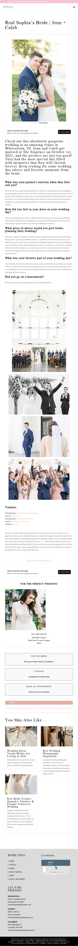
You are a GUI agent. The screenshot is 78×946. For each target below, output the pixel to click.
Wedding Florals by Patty (20, 521)
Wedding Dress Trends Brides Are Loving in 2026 (18, 753)
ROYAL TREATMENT (17, 879)
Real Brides (43, 123)
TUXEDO (12, 865)
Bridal (39, 643)
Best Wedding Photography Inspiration (51, 753)
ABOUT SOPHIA (15, 872)
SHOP (11, 875)
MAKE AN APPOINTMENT (39, 561)
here (42, 541)
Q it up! (15, 524)
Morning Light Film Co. (25, 519)
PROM (11, 868)
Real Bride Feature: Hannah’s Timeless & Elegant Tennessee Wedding (20, 802)
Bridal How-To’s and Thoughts (39, 640)
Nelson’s (15, 516)
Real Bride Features (39, 638)
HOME (11, 861)
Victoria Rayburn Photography (27, 513)
